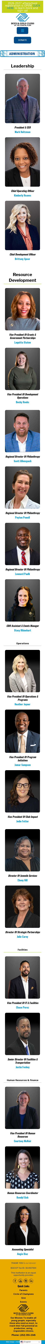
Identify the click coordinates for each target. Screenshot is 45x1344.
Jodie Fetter (22, 821)
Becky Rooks (22, 402)
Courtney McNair (22, 1141)
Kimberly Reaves (22, 195)
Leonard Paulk (22, 574)
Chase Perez (22, 1007)
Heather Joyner (22, 704)
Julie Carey (22, 936)
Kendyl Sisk (22, 1197)
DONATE (22, 40)
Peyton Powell (22, 517)
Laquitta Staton (22, 342)
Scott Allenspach (22, 461)
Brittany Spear (22, 259)
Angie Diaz (22, 1254)
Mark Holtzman (22, 132)
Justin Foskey (23, 1067)
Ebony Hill (23, 880)
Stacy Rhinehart (22, 630)
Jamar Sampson (22, 765)
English (27, 1342)
